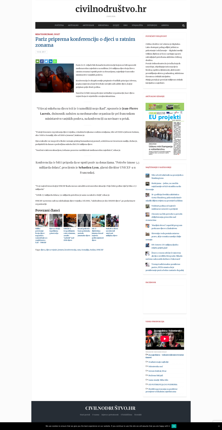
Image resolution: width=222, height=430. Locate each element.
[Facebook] (42, 61)
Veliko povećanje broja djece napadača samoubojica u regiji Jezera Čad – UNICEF (41, 235)
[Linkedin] (51, 61)
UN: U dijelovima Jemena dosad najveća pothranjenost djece (98, 234)
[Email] (37, 61)
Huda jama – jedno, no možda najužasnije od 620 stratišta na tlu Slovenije (163, 186)
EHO (125, 25)
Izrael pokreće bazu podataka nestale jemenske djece (84, 232)
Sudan (93, 250)
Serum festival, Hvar (157, 371)
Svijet (57, 34)
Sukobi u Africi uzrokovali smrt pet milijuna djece (112, 232)
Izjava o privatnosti (109, 415)
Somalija (85, 250)
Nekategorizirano (44, 34)
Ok (174, 426)
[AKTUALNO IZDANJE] (165, 130)
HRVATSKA (103, 25)
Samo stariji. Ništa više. (158, 380)
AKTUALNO (73, 25)
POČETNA (59, 25)
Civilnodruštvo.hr (111, 9)
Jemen (61, 250)
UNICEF (99, 250)
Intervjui (152, 25)
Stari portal (85, 415)
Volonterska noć (155, 366)
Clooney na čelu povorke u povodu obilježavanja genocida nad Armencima (164, 217)
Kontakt (138, 415)
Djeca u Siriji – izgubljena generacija (55, 231)
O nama (95, 415)
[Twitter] (46, 61)
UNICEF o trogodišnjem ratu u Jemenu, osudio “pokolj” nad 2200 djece (69, 234)
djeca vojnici (51, 250)
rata (79, 250)
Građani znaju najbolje (158, 362)
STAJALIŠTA (137, 25)
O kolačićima (126, 415)
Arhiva (165, 25)
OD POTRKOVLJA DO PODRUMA (162, 384)
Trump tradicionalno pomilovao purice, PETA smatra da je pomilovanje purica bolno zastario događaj (165, 267)
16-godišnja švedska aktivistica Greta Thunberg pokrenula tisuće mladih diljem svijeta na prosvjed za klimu (164, 197)
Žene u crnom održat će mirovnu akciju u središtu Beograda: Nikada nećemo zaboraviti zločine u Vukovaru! (164, 256)
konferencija (70, 250)
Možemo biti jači (155, 375)
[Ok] (219, 426)
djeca (43, 250)
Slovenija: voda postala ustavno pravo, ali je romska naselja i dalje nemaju (163, 236)
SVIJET (116, 25)
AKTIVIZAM (88, 25)
